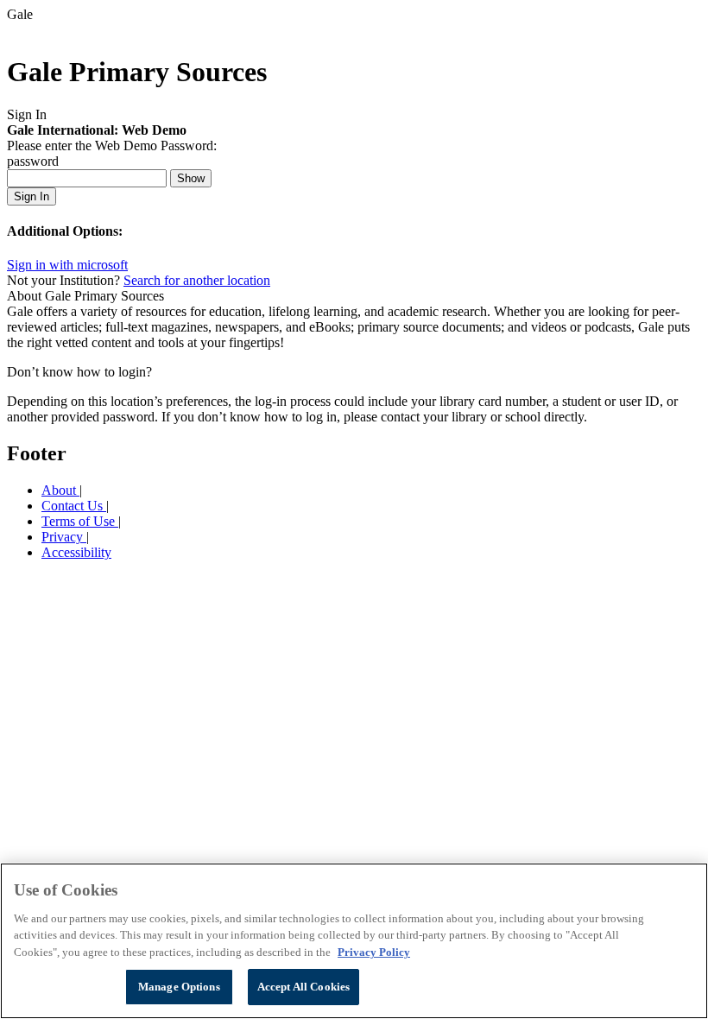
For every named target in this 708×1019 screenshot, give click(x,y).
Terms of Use (79, 521)
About (60, 490)
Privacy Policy (374, 952)
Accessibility (76, 552)
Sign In (31, 196)
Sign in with (67, 264)
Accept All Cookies (303, 986)
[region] (354, 941)
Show (191, 178)
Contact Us (73, 505)
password (33, 161)
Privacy (63, 536)
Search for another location (196, 280)
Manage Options (179, 986)
